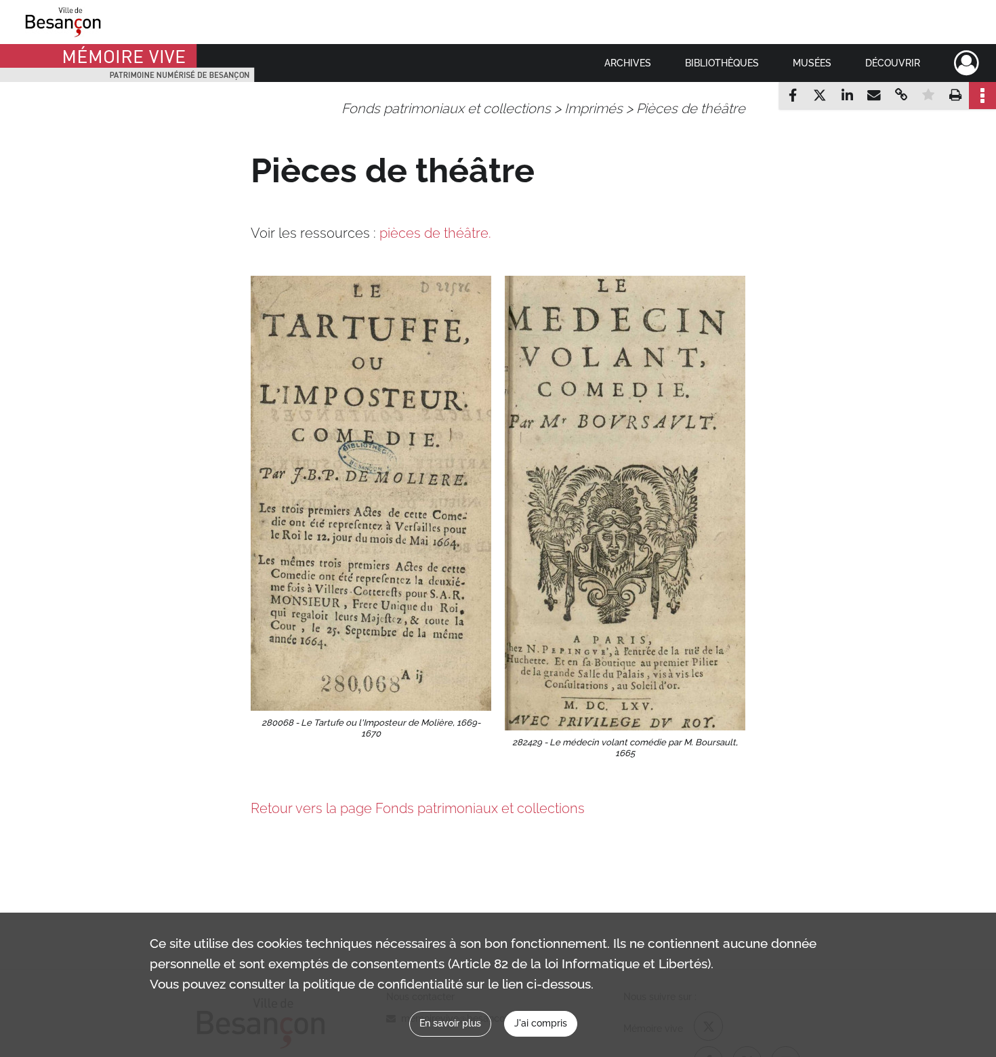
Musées (812, 63)
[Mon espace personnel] (966, 63)
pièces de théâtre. (435, 233)
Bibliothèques (722, 63)
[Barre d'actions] (982, 95)
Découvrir (892, 63)
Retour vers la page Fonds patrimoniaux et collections (418, 808)
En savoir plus (450, 1023)
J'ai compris (540, 1023)
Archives (627, 63)
